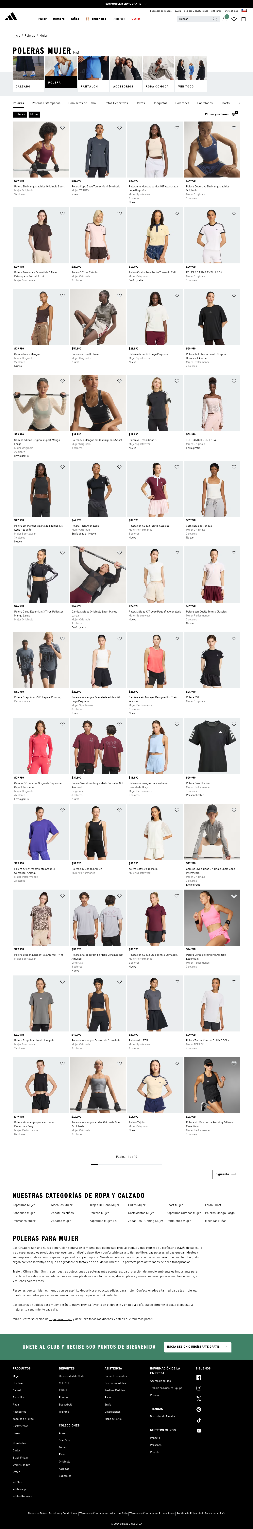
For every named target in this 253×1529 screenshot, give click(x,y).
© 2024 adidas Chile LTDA (126, 1523)
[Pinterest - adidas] (218, 1410)
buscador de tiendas (161, 11)
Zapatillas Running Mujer (145, 1221)
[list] (126, 103)
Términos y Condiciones (63, 1513)
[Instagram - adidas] (218, 1388)
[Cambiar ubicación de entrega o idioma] (244, 11)
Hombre (59, 19)
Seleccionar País (215, 1513)
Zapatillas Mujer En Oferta (103, 1221)
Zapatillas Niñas (62, 1213)
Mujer (42, 19)
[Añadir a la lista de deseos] (62, 128)
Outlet (135, 19)
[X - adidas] (218, 1399)
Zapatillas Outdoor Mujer (184, 1213)
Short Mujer (175, 1205)
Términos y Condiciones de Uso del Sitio (103, 1513)
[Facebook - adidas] (218, 1378)
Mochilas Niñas (215, 1221)
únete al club (231, 11)
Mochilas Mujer (62, 1205)
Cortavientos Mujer (141, 1213)
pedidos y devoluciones (196, 11)
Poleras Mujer (99, 1213)
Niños (75, 19)
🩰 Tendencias (95, 19)
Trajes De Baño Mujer (104, 1205)
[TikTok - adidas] (218, 1420)
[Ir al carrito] (243, 19)
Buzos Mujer (136, 1205)
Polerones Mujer (24, 1221)
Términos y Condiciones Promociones (152, 1513)
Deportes (118, 19)
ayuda (178, 11)
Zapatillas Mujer (24, 1205)
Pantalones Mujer (179, 1221)
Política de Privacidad (190, 1513)
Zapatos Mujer (61, 1221)
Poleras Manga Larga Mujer (220, 1214)
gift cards (216, 11)
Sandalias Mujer (24, 1213)
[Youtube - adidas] (218, 1431)
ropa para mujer (60, 1319)
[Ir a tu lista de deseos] (234, 19)
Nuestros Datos (37, 1513)
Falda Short (213, 1205)
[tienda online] (11, 17)
